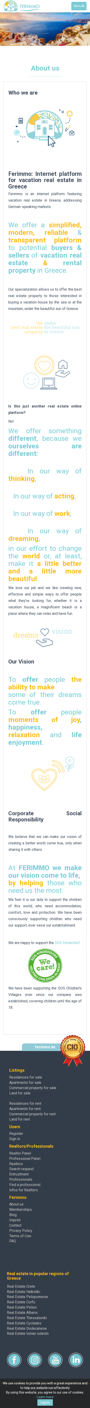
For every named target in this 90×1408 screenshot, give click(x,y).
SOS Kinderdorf (67, 943)
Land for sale (19, 1093)
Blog (13, 1215)
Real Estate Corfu (21, 1302)
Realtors (16, 1164)
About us (16, 1204)
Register (16, 1133)
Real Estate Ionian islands (28, 1333)
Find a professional (24, 1185)
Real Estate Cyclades (24, 1323)
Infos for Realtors (23, 1190)
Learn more (45, 1397)
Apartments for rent (25, 1109)
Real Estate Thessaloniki (27, 1318)
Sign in (14, 1139)
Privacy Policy (20, 1230)
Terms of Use (20, 1236)
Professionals (20, 1179)
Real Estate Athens (22, 1312)
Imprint (15, 1220)
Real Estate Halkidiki (23, 1292)
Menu (80, 7)
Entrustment (19, 1174)
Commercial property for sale (32, 1088)
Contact (15, 1225)
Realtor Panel (20, 1153)
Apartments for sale (25, 1082)
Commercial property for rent (32, 1114)
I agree (45, 1402)
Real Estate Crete (21, 1286)
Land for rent (19, 1119)
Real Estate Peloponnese (27, 1297)
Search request (21, 1169)
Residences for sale (25, 1077)
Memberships (20, 1209)
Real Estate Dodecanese (27, 1328)
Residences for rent (25, 1103)
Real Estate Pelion (22, 1307)
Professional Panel (24, 1158)
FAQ (12, 1241)
